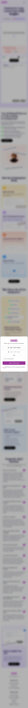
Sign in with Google (15, 347)
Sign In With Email (14, 363)
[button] (26, 338)
